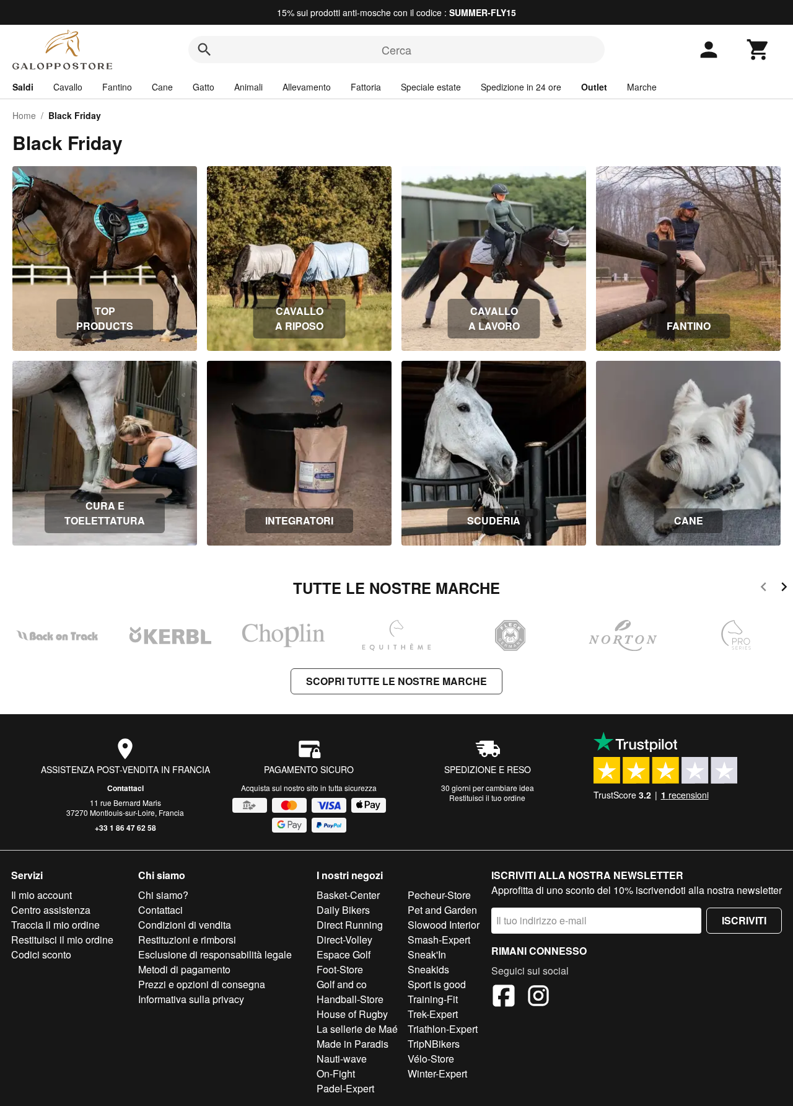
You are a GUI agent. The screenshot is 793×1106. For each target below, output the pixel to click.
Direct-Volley (344, 939)
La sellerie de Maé (357, 1029)
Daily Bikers (343, 910)
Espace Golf (343, 954)
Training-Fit (433, 999)
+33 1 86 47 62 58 (125, 827)
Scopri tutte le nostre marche (396, 681)
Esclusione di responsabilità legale (215, 954)
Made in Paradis (352, 1044)
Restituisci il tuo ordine (487, 797)
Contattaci (125, 788)
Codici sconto (41, 954)
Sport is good (437, 984)
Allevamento (307, 87)
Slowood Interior (444, 925)
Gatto (203, 87)
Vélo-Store (431, 1058)
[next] (784, 588)
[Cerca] (204, 49)
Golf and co (342, 984)
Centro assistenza (50, 910)
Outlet (594, 87)
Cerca (396, 50)
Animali (248, 87)
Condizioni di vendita (184, 925)
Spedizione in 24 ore (521, 87)
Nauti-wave (342, 1058)
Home (24, 115)
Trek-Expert (433, 1014)
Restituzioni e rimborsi (187, 939)
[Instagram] (538, 997)
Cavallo (67, 87)
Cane (162, 87)
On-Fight (336, 1073)
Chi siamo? (163, 895)
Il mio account (41, 895)
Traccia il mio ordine (55, 925)
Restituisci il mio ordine (62, 939)
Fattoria (366, 87)
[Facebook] (503, 997)
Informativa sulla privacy (191, 999)
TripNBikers (434, 1044)
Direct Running (350, 925)
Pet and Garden (442, 910)
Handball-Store (350, 999)
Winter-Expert (437, 1073)
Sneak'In (427, 954)
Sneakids (428, 969)
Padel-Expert (345, 1088)
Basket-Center (348, 895)
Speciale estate (431, 87)
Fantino (117, 87)
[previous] (764, 588)
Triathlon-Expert (443, 1029)
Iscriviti (744, 920)
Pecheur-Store (439, 895)
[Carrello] (758, 49)
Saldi (22, 87)
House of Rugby (352, 1014)
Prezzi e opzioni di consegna (201, 984)
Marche (642, 87)
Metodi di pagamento (184, 969)
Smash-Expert (439, 939)
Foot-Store (340, 969)
